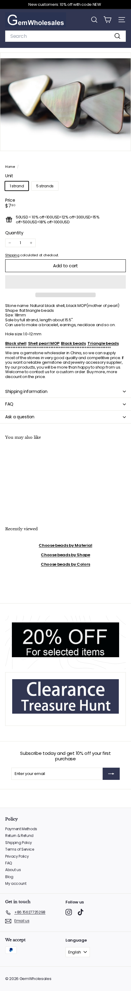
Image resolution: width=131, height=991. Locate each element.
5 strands (45, 186)
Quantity (14, 233)
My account (16, 883)
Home (10, 166)
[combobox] (65, 36)
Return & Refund (19, 835)
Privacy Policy (17, 856)
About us (13, 869)
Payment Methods (21, 828)
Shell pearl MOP (43, 343)
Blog (9, 876)
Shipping (12, 255)
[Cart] (107, 20)
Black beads (73, 343)
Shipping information (26, 391)
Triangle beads (103, 343)
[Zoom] (122, 142)
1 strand (17, 186)
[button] (65, 282)
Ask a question (19, 417)
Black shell (15, 343)
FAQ (9, 404)
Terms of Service (19, 849)
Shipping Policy (18, 842)
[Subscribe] (111, 774)
